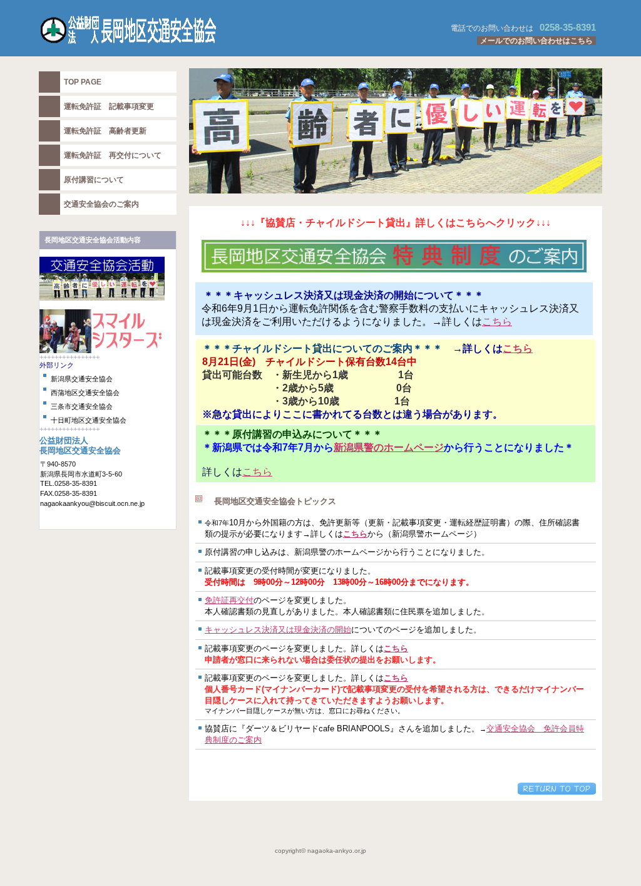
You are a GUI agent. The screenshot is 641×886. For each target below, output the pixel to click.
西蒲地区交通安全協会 (85, 392)
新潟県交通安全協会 (82, 379)
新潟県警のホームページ (389, 447)
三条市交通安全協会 (82, 406)
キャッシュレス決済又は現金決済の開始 (278, 629)
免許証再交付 (229, 600)
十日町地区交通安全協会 (88, 420)
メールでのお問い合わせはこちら (536, 40)
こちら (497, 321)
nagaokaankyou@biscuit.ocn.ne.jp (92, 503)
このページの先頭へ (557, 789)
